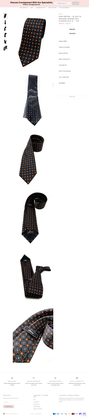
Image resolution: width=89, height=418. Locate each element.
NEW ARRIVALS (24, 7)
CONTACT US (36, 404)
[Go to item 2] (5, 22)
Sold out (72, 96)
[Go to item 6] (5, 48)
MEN (32, 7)
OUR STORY (36, 402)
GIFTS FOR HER (52, 7)
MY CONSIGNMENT (64, 7)
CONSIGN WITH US (41, 7)
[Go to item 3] (5, 28)
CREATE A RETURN (37, 409)
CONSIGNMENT (36, 406)
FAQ (34, 399)
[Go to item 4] (5, 35)
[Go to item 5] (5, 41)
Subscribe (8, 406)
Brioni (61, 14)
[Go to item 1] (5, 15)
